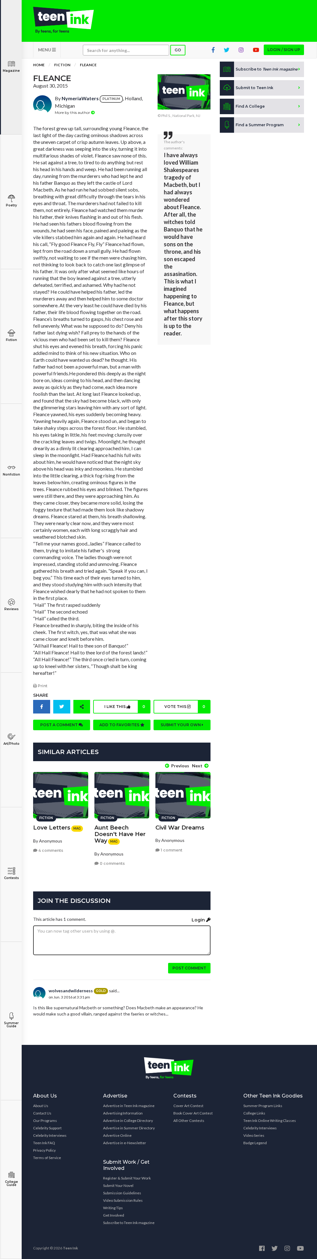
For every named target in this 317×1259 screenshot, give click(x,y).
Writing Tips (113, 1207)
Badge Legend (255, 1142)
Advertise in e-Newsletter (124, 1142)
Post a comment (59, 724)
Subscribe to (266, 69)
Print (42, 685)
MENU (45, 49)
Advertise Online (117, 1135)
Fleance (88, 65)
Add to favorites (119, 724)
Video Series (253, 1135)
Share (40, 695)
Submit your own (181, 724)
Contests (11, 878)
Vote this (184, 706)
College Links (254, 1113)
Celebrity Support (47, 1128)
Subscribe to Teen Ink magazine (128, 1222)
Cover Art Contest (188, 1105)
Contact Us (42, 1113)
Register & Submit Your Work (127, 1178)
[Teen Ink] (63, 20)
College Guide (11, 1183)
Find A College (250, 106)
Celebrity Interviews (50, 1135)
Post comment (189, 968)
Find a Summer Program (260, 125)
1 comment (171, 850)
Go (178, 50)
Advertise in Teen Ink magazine (128, 1105)
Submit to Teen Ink (254, 87)
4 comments (50, 850)
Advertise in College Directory (128, 1120)
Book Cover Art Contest (193, 1113)
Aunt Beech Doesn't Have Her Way (119, 834)
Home (39, 65)
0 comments (112, 863)
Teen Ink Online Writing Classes (269, 1120)
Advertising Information (123, 1113)
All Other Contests (188, 1120)
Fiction (11, 340)
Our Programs (45, 1120)
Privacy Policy (44, 1150)
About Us (40, 1105)
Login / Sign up (283, 49)
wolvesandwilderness (71, 990)
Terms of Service (47, 1157)
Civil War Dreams (179, 827)
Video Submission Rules (123, 1200)
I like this (124, 706)
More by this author (73, 112)
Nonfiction (11, 474)
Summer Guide (11, 1024)
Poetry (11, 205)
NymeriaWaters (80, 98)
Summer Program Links (262, 1105)
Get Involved (113, 1215)
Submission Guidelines (122, 1193)
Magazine (11, 71)
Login (199, 920)
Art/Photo (11, 744)
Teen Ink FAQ (44, 1142)
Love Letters (51, 827)
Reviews (11, 609)
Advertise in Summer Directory (129, 1128)
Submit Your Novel (118, 1185)
